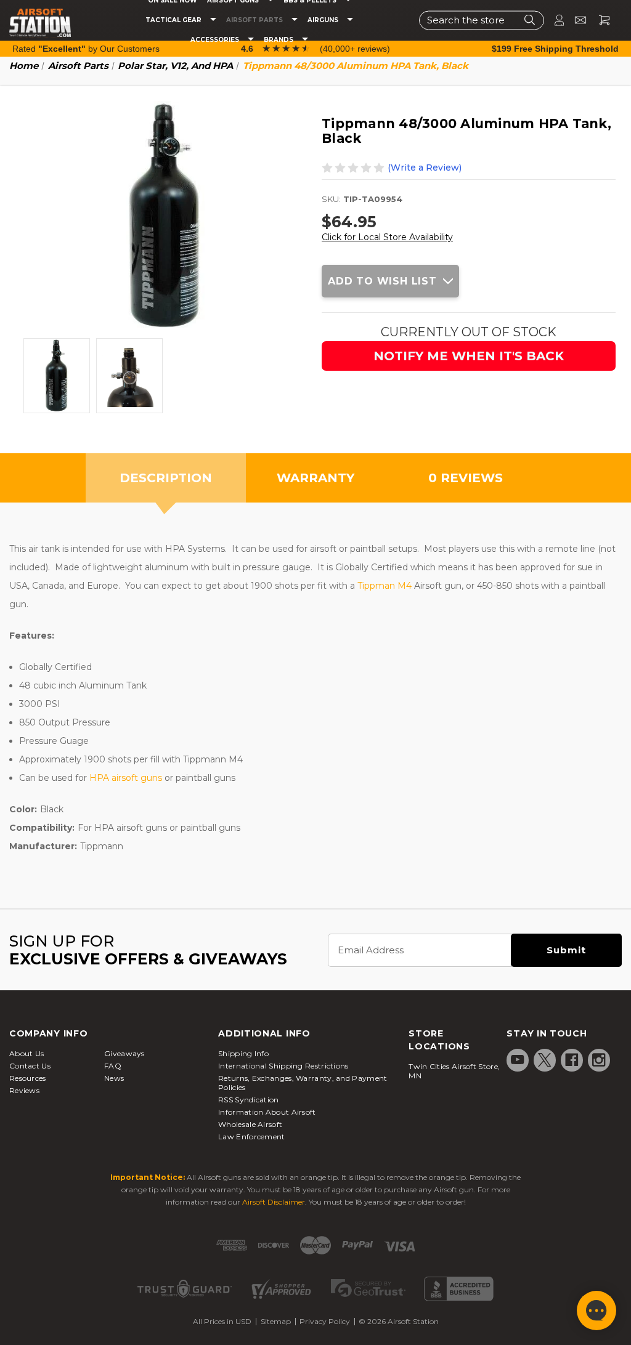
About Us (26, 1053)
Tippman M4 (384, 585)
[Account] (554, 20)
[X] (545, 1060)
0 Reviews (465, 478)
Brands (279, 40)
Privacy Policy (324, 1321)
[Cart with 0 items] (600, 20)
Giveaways (124, 1053)
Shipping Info (243, 1053)
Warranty (315, 478)
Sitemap (276, 1321)
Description (166, 478)
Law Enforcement (251, 1136)
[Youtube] (518, 1060)
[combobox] (481, 20)
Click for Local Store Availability (387, 237)
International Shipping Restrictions (283, 1065)
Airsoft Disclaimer (273, 1201)
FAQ (112, 1065)
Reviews (24, 1090)
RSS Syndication (248, 1099)
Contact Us (30, 1065)
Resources (27, 1078)
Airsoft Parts (255, 20)
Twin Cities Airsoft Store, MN (454, 1071)
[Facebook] (572, 1060)
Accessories (215, 40)
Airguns (323, 20)
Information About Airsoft (267, 1112)
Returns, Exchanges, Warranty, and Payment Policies (302, 1082)
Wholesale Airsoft (250, 1124)
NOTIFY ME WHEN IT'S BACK (468, 356)
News (114, 1078)
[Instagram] (599, 1060)
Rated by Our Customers (86, 49)
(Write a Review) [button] (425, 167)
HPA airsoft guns (125, 777)
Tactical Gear (174, 20)
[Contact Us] (575, 20)
